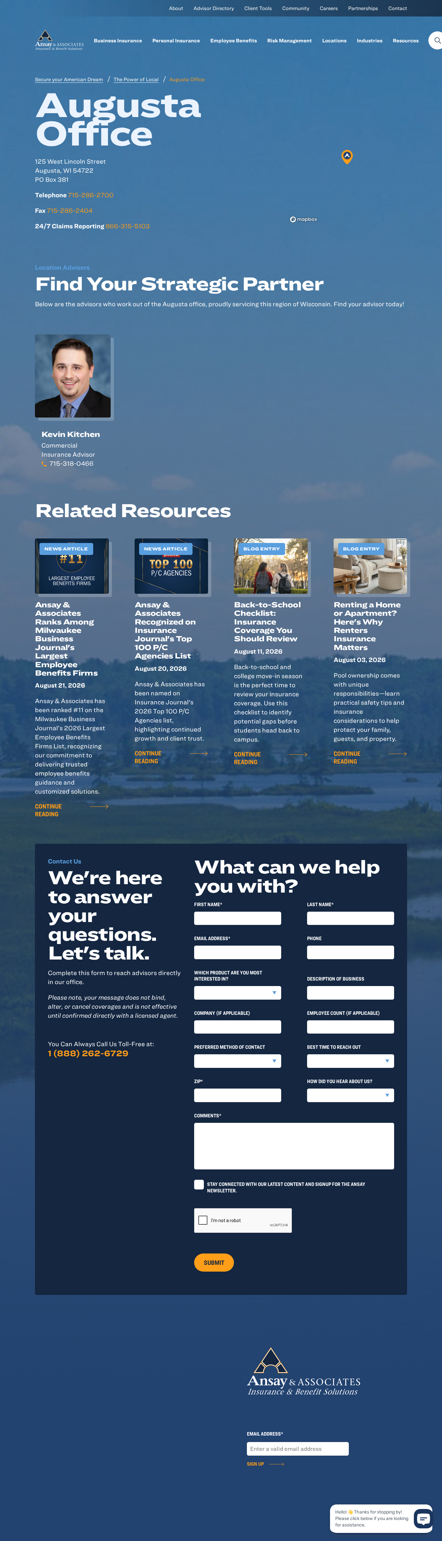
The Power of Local (136, 79)
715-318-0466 (72, 463)
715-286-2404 (70, 210)
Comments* (207, 1115)
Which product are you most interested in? (228, 976)
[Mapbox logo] (303, 219)
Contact (397, 8)
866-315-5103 (127, 226)
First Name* (208, 904)
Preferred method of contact (229, 1047)
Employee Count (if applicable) (343, 1013)
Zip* (198, 1081)
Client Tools (258, 8)
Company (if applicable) (222, 1013)
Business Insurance (118, 40)
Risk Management (289, 40)
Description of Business (335, 979)
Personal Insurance (176, 40)
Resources (406, 40)
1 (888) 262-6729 (88, 1053)
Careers (329, 8)
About (176, 8)
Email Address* (212, 938)
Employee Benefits (233, 40)
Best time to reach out (334, 1047)
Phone (314, 938)
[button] (347, 157)
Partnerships (363, 8)
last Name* (320, 904)
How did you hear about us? (339, 1081)
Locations (334, 40)
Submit (214, 1262)
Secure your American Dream (69, 79)
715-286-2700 (91, 195)
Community (295, 8)
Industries (369, 40)
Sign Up (255, 1464)
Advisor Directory (213, 8)
